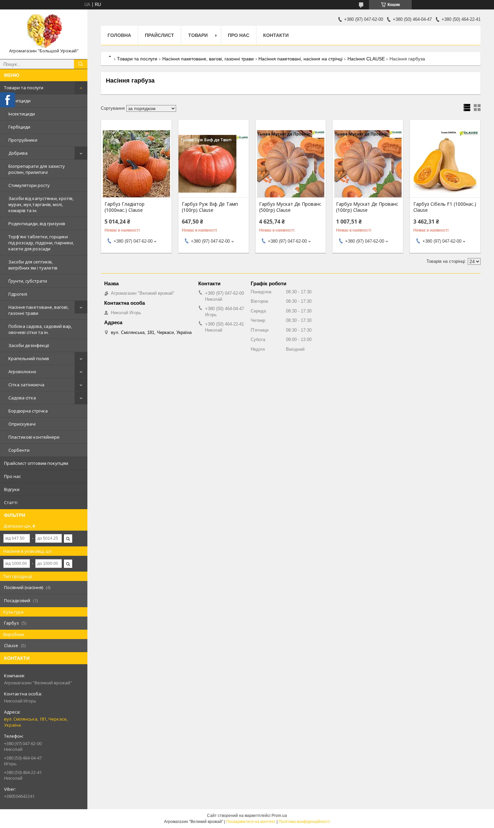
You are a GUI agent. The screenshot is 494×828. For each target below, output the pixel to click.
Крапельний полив (28, 358)
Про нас (12, 476)
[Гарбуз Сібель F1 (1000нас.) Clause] (445, 163)
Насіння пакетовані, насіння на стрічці (300, 58)
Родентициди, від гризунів (36, 224)
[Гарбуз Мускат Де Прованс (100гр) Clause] (368, 163)
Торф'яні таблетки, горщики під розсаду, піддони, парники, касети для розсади (41, 243)
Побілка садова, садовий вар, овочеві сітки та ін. (40, 329)
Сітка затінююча (26, 385)
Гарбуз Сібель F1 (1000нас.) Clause (444, 207)
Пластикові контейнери (33, 437)
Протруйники (22, 140)
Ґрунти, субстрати (27, 281)
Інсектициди (21, 114)
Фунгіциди (19, 101)
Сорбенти (19, 450)
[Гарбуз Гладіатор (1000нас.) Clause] (136, 163)
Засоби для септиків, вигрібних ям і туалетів (32, 265)
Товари (198, 35)
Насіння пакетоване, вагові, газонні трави (38, 310)
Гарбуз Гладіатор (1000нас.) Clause (125, 207)
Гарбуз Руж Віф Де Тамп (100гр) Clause (210, 207)
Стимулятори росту (29, 185)
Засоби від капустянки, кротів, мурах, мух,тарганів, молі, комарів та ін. (41, 204)
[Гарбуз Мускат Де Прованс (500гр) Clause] (291, 163)
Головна (119, 35)
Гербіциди (19, 127)
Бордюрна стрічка (28, 411)
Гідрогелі (17, 294)
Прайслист (159, 35)
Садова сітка (22, 398)
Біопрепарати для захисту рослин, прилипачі (36, 169)
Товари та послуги (23, 88)
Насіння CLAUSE (366, 58)
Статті (10, 502)
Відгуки (11, 489)
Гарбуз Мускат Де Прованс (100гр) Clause (367, 207)
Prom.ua (279, 815)
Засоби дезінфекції (28, 345)
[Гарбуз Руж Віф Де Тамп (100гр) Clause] (213, 163)
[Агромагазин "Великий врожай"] (43, 31)
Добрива (18, 153)
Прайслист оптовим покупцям (36, 463)
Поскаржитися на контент (251, 821)
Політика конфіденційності (304, 821)
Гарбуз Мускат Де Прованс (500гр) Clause (290, 207)
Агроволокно (22, 372)
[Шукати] (80, 64)
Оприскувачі (22, 424)
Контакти (276, 35)
